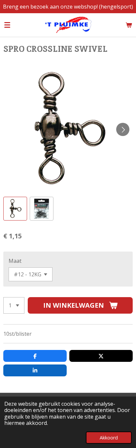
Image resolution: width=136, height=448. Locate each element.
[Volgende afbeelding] (122, 129)
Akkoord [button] (109, 437)
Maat (15, 260)
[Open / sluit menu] (7, 24)
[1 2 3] (13, 305)
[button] (15, 209)
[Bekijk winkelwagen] (128, 24)
